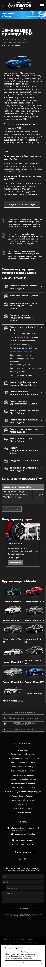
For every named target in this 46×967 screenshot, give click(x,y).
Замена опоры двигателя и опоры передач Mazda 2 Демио (23, 306)
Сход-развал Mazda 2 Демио (24, 460)
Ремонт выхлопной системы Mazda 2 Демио (24, 287)
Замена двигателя (17, 371)
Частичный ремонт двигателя (22, 333)
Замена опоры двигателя (20, 364)
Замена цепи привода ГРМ (21, 351)
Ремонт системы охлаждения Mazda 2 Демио (24, 411)
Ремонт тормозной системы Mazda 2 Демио (24, 430)
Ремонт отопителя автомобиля (23, 787)
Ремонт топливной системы (23, 762)
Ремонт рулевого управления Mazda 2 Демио (23, 402)
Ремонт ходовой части (23, 808)
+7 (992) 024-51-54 (25, 840)
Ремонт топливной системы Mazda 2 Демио (24, 421)
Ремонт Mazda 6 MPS (32, 662)
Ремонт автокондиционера (23, 766)
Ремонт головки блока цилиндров (24, 337)
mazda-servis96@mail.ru (25, 834)
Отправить (23, 908)
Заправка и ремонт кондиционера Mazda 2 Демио (21, 318)
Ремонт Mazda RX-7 (13, 662)
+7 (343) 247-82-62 (25, 844)
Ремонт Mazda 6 (13, 601)
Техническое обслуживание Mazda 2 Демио (24, 469)
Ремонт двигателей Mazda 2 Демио (15, 42)
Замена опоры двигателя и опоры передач (23, 792)
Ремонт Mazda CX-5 (34, 601)
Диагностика (23, 804)
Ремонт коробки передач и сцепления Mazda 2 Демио (23, 383)
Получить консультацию (21, 204)
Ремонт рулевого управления (23, 775)
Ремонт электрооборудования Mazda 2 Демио (24, 450)
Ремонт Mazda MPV (34, 682)
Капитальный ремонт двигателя (23, 348)
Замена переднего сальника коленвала (22, 359)
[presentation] (3, 546)
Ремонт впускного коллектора (22, 341)
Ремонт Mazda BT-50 (13, 700)
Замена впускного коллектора (22, 375)
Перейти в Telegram (35, 15)
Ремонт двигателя (23, 813)
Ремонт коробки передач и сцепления (23, 758)
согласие (36, 914)
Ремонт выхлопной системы (23, 754)
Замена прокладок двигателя (22, 355)
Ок (23, 963)
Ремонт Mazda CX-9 (34, 620)
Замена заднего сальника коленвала (25, 368)
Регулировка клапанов (19, 344)
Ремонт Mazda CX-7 (13, 620)
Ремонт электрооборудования (23, 779)
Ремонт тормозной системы (23, 771)
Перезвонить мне (23, 852)
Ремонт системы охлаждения (23, 783)
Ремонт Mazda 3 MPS (32, 640)
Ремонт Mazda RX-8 (13, 682)
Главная (5, 39)
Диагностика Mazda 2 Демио (24, 295)
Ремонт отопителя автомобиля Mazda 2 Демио (24, 393)
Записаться (12, 508)
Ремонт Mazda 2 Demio (17, 39)
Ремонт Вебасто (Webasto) (23, 796)
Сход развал (15, 543)
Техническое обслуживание (23, 800)
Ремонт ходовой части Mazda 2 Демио (21, 440)
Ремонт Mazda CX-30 (12, 640)
